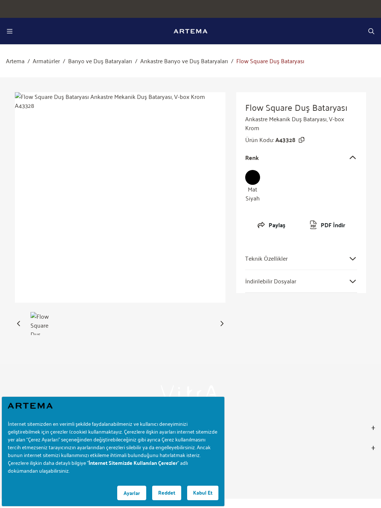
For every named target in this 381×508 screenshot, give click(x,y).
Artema (15, 61)
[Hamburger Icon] (9, 31)
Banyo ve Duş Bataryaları (100, 61)
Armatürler (46, 61)
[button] (19, 323)
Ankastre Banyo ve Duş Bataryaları (184, 61)
